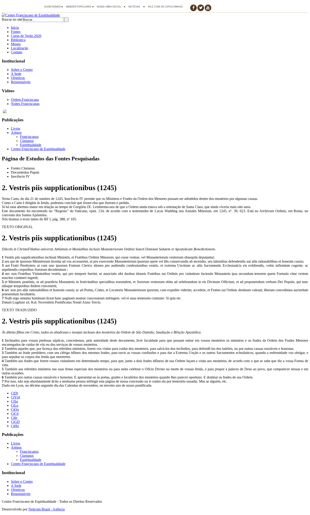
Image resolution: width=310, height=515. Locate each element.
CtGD (15, 422)
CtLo (14, 405)
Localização (19, 48)
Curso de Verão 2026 (26, 36)
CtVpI (15, 397)
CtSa (14, 401)
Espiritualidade (30, 145)
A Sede (16, 74)
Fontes (15, 32)
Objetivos (18, 78)
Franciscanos (29, 137)
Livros (15, 128)
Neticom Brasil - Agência (46, 509)
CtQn (15, 409)
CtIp (14, 418)
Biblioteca (18, 40)
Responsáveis (20, 82)
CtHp (15, 426)
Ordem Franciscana (25, 100)
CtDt (14, 393)
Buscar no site (12, 19)
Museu (16, 44)
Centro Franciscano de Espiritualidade (38, 149)
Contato (16, 52)
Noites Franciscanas (25, 104)
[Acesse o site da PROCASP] (155, 111)
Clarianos (27, 141)
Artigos (16, 132)
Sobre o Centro (22, 70)
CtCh (15, 413)
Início (15, 28)
